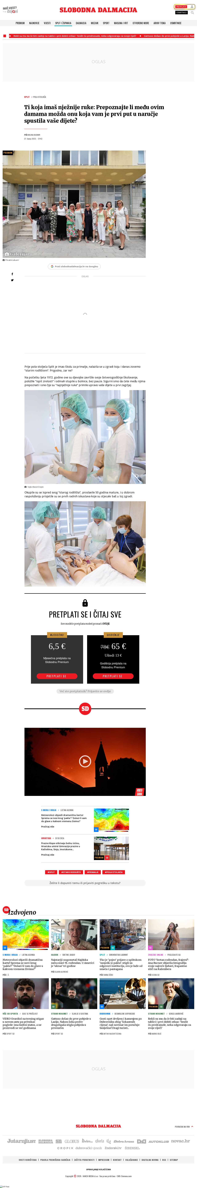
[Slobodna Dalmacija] (98, 10)
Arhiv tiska (160, 23)
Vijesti (47, 23)
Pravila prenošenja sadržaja (55, 1159)
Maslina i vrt (121, 23)
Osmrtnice (175, 23)
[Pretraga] (192, 13)
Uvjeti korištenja (28, 1159)
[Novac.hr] (180, 1141)
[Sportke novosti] (58, 1141)
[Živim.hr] (87, 1141)
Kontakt (117, 1159)
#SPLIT (51, 872)
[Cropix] (65, 1148)
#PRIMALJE (92, 872)
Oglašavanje (131, 1159)
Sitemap (174, 1159)
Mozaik (94, 23)
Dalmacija (81, 23)
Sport (106, 23)
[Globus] (72, 1141)
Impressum (103, 1159)
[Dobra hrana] (124, 1141)
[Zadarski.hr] (113, 1148)
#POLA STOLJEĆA (114, 872)
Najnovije (34, 23)
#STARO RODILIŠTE (71, 872)
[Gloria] (99, 1141)
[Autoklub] (159, 1141)
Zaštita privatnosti (84, 1159)
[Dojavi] (10, 10)
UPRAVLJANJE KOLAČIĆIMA (98, 1169)
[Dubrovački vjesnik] (89, 1148)
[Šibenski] (132, 1148)
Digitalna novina (150, 1159)
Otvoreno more (141, 23)
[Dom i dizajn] (142, 1141)
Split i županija (63, 23)
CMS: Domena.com (124, 1176)
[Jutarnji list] (21, 1141)
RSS (164, 1159)
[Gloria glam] (109, 1141)
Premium (20, 23)
